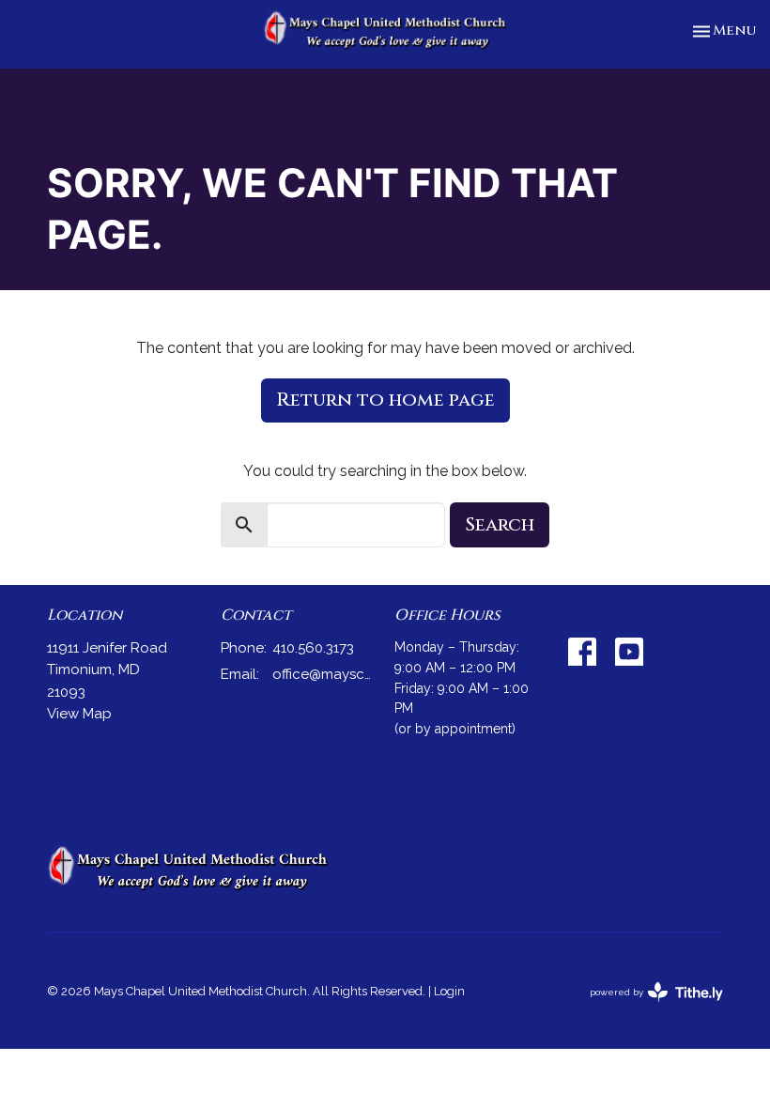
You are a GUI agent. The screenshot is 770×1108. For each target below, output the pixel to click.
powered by (648, 1008)
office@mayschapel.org (324, 674)
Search (499, 524)
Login (449, 991)
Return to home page (385, 399)
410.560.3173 (313, 647)
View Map (79, 713)
